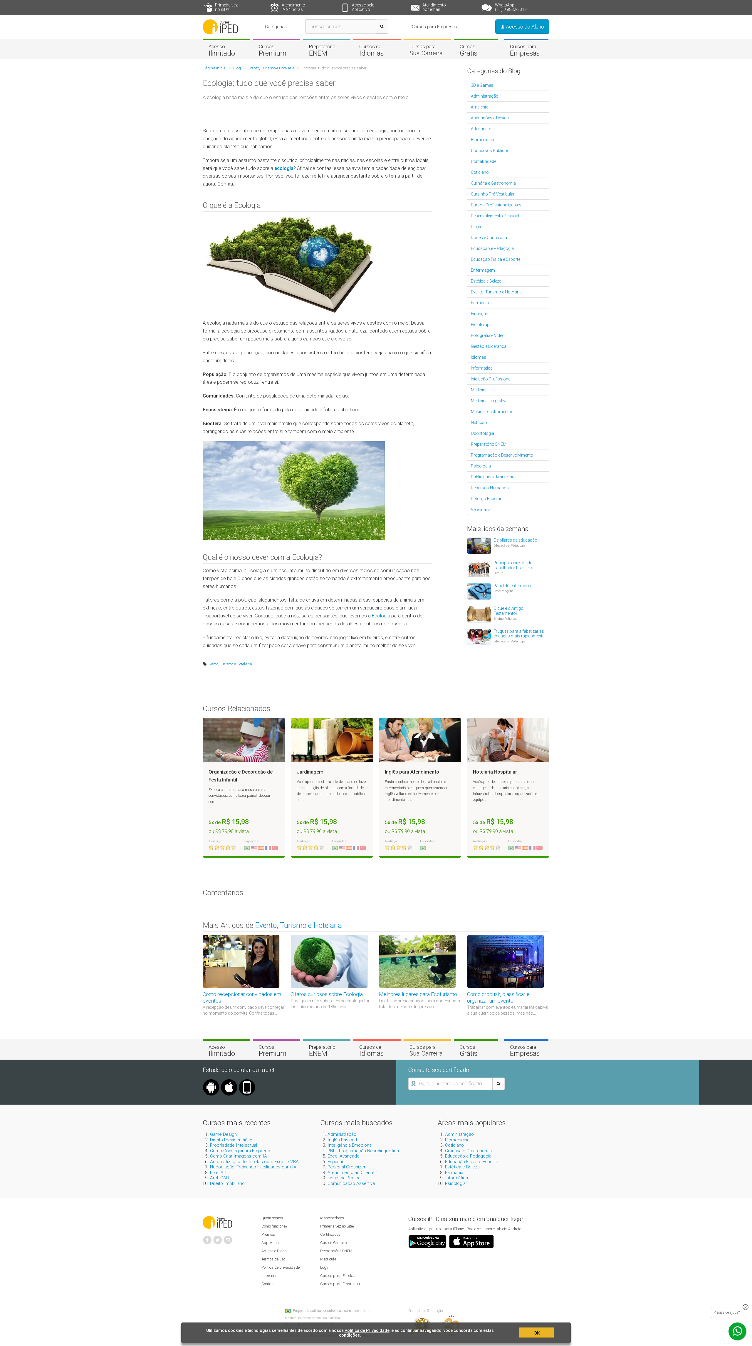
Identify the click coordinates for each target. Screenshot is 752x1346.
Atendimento (293, 7)
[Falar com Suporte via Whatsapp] (745, 1307)
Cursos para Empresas (434, 26)
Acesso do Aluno (524, 27)
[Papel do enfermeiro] (479, 591)
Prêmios (268, 1234)
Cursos (272, 50)
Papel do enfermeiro (512, 585)
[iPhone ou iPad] (229, 1081)
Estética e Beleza (486, 281)
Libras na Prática (344, 1177)
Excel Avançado (344, 1156)
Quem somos (272, 1218)
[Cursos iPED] (217, 1222)
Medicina (479, 390)
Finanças (479, 313)
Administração (484, 96)
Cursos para (426, 50)
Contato (267, 1284)
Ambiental (480, 107)
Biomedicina (482, 139)
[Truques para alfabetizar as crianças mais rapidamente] (479, 636)
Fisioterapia (482, 324)
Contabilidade (483, 161)
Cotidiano (480, 172)
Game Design (223, 1134)
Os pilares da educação (515, 540)
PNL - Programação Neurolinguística (363, 1150)
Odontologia (482, 433)
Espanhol (336, 1161)
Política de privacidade (280, 1267)
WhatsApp (511, 7)
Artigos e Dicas (274, 1251)
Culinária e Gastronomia (493, 183)
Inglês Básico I (342, 1140)
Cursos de (371, 50)
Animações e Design (490, 118)
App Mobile (270, 1242)
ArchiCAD (219, 1177)
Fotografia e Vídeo (488, 335)
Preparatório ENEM (488, 444)
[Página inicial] (220, 26)
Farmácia (480, 302)
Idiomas (478, 357)
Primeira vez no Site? (337, 1226)
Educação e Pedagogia (492, 248)
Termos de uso (273, 1259)
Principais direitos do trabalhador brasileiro (513, 565)
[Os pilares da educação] (479, 545)
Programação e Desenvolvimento (502, 455)
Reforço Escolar (486, 498)
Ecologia (381, 616)
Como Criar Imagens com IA (238, 1156)
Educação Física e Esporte (495, 259)
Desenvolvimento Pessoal (495, 215)
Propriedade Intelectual (233, 1145)
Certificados (330, 1234)
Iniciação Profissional (491, 379)
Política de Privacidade (367, 1330)
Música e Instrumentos (492, 411)
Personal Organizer (346, 1167)
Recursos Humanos (490, 487)
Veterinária (481, 509)
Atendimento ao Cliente (351, 1172)
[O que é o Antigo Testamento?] (479, 614)
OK (537, 1333)
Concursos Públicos (490, 150)
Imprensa (269, 1275)
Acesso (222, 50)
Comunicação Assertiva (351, 1183)
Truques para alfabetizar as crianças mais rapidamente (519, 634)
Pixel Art (218, 1172)
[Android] (211, 1081)
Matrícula (328, 1259)
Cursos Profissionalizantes (496, 205)
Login (324, 1267)
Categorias (276, 26)
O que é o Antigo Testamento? (508, 611)
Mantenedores (332, 1218)
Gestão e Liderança (488, 346)
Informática (482, 368)
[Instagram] (228, 1237)
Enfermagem (483, 270)
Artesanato (481, 128)
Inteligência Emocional (350, 1145)
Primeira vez (226, 7)
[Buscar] (382, 26)
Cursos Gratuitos (334, 1242)
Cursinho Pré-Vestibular (493, 194)
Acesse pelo (363, 7)
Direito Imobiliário (227, 1183)
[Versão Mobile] (247, 1081)
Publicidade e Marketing (492, 477)
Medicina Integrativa (489, 400)
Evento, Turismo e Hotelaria (229, 664)
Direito (477, 226)
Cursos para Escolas (337, 1275)
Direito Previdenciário (231, 1140)
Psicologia (481, 466)
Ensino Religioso (505, 619)
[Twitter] (217, 1237)
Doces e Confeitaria (489, 237)
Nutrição (479, 422)
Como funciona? (274, 1226)
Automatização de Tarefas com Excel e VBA (254, 1161)
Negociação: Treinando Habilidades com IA (253, 1167)
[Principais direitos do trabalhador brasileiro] (479, 568)
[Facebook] (207, 1237)
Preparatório (322, 50)
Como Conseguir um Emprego (240, 1150)
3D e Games (482, 85)
